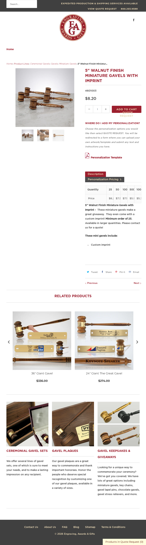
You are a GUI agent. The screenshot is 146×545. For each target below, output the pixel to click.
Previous (92, 283)
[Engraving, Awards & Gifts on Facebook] (133, 20)
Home (10, 49)
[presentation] (8, 342)
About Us (50, 527)
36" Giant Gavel (42, 373)
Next (137, 283)
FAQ (64, 527)
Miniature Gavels (67, 64)
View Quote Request (102, 8)
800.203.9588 (129, 8)
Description (95, 174)
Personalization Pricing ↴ (105, 179)
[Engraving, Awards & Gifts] (73, 29)
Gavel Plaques (65, 451)
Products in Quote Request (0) (124, 541)
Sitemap (90, 527)
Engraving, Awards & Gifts (79, 534)
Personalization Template (106, 158)
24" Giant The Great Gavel (104, 373)
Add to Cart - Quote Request (126, 110)
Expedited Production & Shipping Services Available (99, 3)
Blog (76, 527)
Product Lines (21, 63)
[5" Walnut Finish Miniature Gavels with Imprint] (45, 97)
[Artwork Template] (88, 158)
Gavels (54, 64)
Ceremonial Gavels (40, 64)
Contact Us (31, 527)
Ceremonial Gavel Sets (27, 451)
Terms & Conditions (113, 527)
